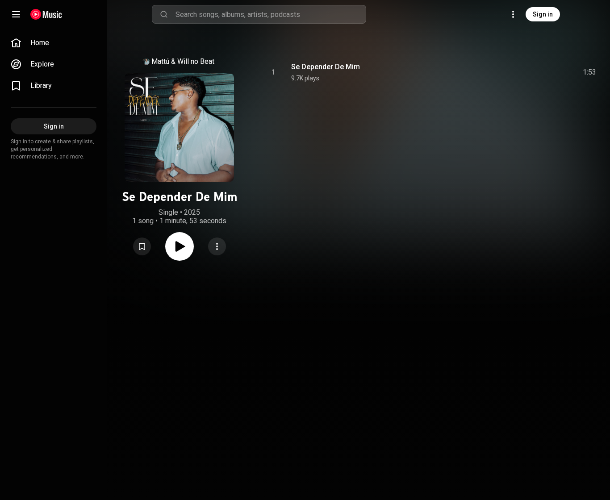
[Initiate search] (164, 14)
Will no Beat (195, 61)
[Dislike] (539, 72)
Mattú (160, 61)
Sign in (543, 14)
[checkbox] (590, 72)
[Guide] (16, 14)
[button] (142, 246)
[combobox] (270, 14)
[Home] (46, 14)
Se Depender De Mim (325, 66)
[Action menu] (217, 246)
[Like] (522, 72)
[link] (54, 43)
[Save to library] (142, 246)
